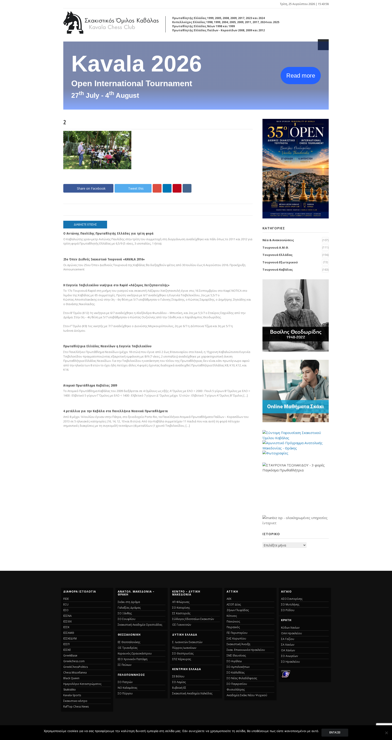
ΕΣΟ (66, 610)
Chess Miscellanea (75, 672)
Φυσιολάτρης (236, 689)
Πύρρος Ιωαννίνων (184, 648)
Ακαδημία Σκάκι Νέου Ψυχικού (247, 695)
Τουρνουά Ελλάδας (277, 255)
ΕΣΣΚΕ (67, 650)
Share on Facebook (91, 188)
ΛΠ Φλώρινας (180, 602)
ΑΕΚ (229, 599)
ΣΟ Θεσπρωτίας (183, 653)
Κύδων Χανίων (290, 628)
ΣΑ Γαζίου (287, 639)
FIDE (66, 599)
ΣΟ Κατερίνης (181, 608)
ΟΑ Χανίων (288, 650)
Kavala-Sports (72, 695)
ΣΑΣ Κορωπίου (236, 638)
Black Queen (71, 678)
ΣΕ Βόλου (178, 676)
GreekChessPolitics (75, 667)
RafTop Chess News (76, 706)
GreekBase (70, 655)
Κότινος (232, 616)
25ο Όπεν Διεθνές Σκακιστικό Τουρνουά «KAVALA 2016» (104, 259)
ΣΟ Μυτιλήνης (290, 604)
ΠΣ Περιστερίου (237, 633)
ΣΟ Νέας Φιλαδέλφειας (242, 678)
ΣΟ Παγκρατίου (237, 684)
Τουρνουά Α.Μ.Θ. (275, 247)
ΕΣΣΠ (66, 644)
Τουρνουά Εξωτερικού (280, 262)
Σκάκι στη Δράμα (129, 602)
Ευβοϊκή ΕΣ (179, 688)
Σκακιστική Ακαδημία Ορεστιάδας (140, 625)
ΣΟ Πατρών (125, 682)
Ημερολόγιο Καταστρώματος (82, 684)
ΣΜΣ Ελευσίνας (236, 655)
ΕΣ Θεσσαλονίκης (129, 642)
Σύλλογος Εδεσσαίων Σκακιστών (193, 619)
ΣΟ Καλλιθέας (236, 672)
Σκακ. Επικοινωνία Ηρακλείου (246, 650)
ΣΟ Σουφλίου (126, 619)
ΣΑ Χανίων (287, 645)
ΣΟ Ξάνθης (125, 613)
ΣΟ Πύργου (125, 693)
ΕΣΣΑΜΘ (68, 633)
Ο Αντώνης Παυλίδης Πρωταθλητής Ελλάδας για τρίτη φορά (108, 233)
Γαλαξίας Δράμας (129, 608)
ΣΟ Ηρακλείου (290, 662)
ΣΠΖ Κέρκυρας (181, 659)
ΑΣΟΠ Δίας (234, 604)
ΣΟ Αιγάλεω (234, 661)
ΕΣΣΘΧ (67, 621)
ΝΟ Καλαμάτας (127, 688)
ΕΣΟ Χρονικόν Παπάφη (132, 659)
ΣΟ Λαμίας (179, 682)
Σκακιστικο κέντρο (75, 701)
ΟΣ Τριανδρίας (127, 648)
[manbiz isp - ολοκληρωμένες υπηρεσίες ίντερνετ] (295, 523)
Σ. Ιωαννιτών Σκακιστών (187, 642)
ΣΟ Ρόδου (287, 610)
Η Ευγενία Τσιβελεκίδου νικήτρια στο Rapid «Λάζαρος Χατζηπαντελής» (116, 285)
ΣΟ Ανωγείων (289, 656)
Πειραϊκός (233, 627)
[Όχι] (386, 732)
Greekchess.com (74, 661)
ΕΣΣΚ (66, 627)
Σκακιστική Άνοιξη (238, 644)
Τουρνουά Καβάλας (277, 269)
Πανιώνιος (233, 621)
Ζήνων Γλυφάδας (238, 610)
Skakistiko (69, 689)
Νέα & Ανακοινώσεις (278, 240)
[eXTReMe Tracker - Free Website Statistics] (285, 677)
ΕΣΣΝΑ (67, 616)
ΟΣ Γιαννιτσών (181, 625)
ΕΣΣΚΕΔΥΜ (70, 638)
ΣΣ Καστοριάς (181, 613)
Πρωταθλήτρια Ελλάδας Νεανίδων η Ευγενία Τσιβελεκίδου (107, 346)
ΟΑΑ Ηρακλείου (291, 633)
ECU (66, 604)
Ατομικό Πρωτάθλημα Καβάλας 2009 (90, 385)
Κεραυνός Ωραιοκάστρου (135, 653)
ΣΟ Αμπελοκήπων (238, 667)
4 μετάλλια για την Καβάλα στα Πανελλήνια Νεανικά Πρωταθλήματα (115, 411)
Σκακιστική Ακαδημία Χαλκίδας (192, 693)
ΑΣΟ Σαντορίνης (291, 599)
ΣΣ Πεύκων (124, 665)
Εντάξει (334, 732)
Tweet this (136, 188)
